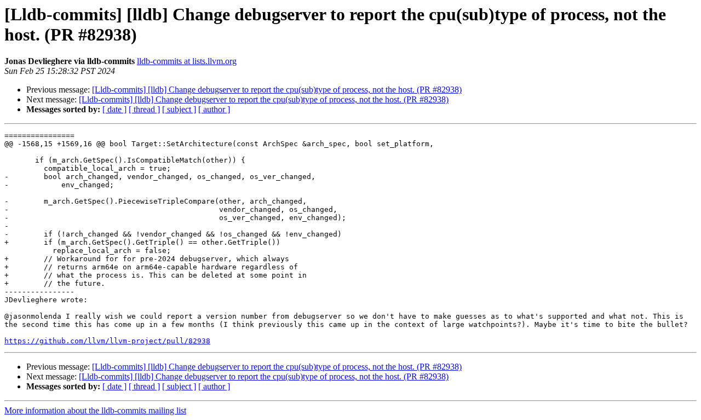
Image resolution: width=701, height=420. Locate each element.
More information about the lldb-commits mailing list (95, 410)
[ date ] (114, 109)
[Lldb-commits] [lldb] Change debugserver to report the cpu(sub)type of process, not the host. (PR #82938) (277, 89)
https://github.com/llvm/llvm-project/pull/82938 (107, 341)
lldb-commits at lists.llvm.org (187, 61)
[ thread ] (144, 109)
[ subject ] (179, 109)
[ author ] (214, 109)
